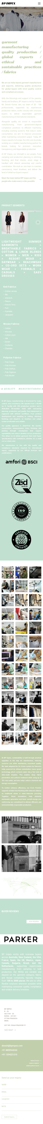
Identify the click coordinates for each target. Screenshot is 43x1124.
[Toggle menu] (39, 3)
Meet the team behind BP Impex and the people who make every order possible (19, 179)
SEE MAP (8, 1030)
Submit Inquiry (9, 1117)
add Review (34, 922)
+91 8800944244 (9, 1050)
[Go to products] (37, 222)
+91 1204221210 (9, 1054)
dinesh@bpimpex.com (12, 1045)
